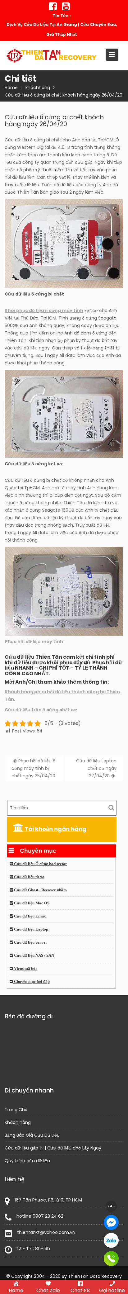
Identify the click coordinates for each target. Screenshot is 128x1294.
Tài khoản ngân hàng (54, 829)
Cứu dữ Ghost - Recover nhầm (40, 890)
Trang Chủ (16, 1110)
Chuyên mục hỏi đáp (31, 981)
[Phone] (111, 1258)
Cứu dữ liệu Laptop (30, 929)
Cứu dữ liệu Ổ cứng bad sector (40, 864)
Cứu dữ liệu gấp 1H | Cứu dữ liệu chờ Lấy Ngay (53, 1148)
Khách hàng (18, 1122)
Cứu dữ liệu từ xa (28, 877)
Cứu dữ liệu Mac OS (31, 903)
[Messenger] (111, 1222)
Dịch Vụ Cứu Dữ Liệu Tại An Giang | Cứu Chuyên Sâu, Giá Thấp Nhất (62, 29)
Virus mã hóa (25, 968)
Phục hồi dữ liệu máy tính (34, 641)
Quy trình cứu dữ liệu (27, 1161)
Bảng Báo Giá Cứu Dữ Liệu (32, 1135)
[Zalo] (111, 1240)
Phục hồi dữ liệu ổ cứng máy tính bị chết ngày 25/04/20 (33, 768)
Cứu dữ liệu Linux (29, 916)
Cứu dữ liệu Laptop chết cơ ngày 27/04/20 (96, 768)
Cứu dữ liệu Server (30, 942)
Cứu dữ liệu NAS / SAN (33, 955)
